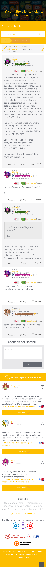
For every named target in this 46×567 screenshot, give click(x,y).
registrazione (12, 49)
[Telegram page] (16, 525)
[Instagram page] (23, 525)
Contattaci (30, 514)
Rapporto (11, 164)
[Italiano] (23, 71)
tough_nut (15, 386)
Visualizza (21, 412)
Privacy (40, 551)
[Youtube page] (30, 525)
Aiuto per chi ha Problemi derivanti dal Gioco (23, 554)
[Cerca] (41, 34)
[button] (41, 406)
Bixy (13, 422)
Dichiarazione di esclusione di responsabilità (19, 551)
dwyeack (16, 310)
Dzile (13, 461)
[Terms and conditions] (15, 536)
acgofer (15, 60)
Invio (35, 364)
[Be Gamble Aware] (33, 536)
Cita (24, 164)
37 (42, 423)
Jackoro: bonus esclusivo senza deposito (18, 406)
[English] (16, 71)
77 (42, 462)
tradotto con (31, 71)
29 (42, 386)
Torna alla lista (14, 26)
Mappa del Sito (23, 557)
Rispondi (37, 164)
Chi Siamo (15, 514)
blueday (15, 172)
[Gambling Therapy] (22, 542)
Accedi (18, 46)
